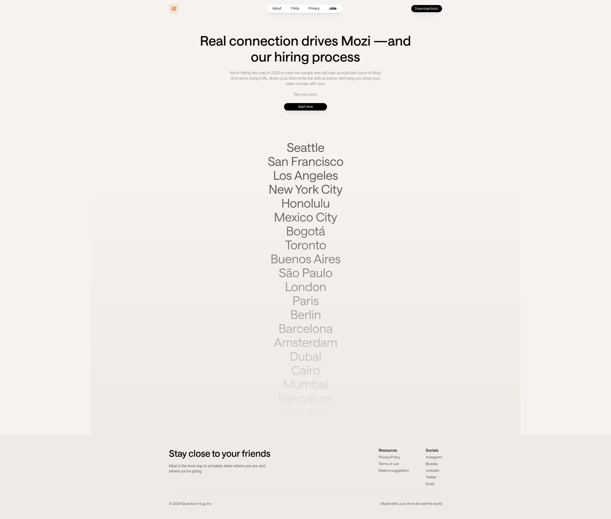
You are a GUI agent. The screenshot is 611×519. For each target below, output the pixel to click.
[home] (174, 8)
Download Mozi (426, 8)
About (276, 8)
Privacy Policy (389, 457)
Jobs (333, 8)
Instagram (434, 457)
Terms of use (389, 463)
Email (430, 484)
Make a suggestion (394, 470)
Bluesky (432, 463)
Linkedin (432, 470)
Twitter (431, 477)
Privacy (314, 8)
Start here (305, 107)
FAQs (295, 8)
